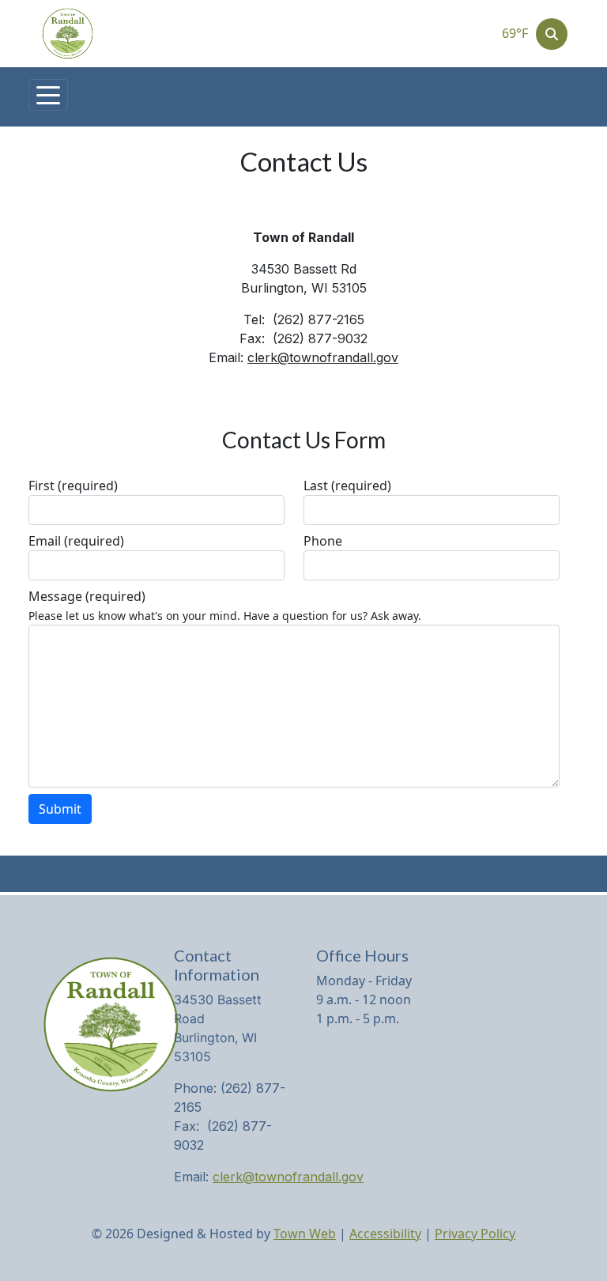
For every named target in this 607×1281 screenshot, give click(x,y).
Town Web (304, 1233)
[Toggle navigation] (48, 95)
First (73, 485)
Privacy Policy (475, 1233)
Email (76, 541)
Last (347, 485)
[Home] (67, 33)
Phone (323, 541)
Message (86, 596)
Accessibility (385, 1233)
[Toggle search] (551, 34)
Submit (60, 809)
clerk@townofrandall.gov (322, 357)
